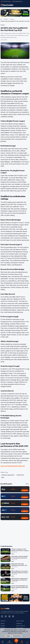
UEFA (3, 477)
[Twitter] (5, 616)
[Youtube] (13, 616)
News (12, 553)
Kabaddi (3, 627)
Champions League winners (8, 475)
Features (12, 19)
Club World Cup (20, 475)
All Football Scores (17, 1)
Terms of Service (20, 625)
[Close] (24, 636)
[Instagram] (9, 616)
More (27, 483)
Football (6, 19)
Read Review (24, 488)
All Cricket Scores (6, 1)
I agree (8, 636)
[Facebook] (2, 616)
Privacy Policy (19, 627)
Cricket (2, 623)
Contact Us (19, 623)
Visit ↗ (24, 490)
